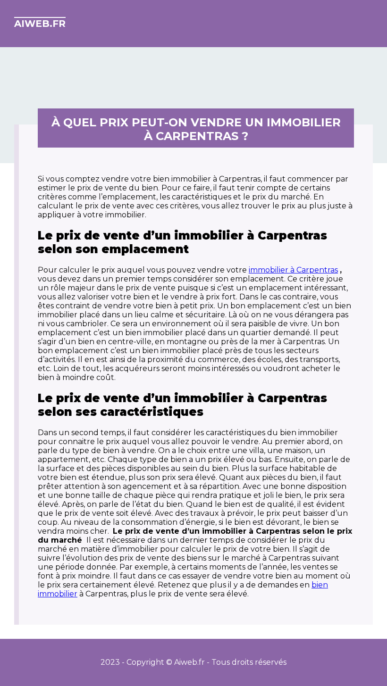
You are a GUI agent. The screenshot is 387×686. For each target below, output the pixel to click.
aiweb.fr (40, 23)
